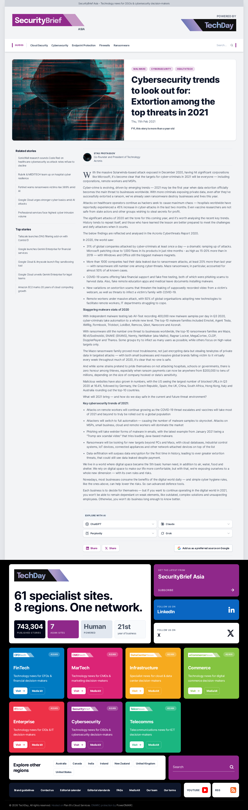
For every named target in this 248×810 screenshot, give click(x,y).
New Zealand (122, 763)
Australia (61, 763)
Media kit (37, 690)
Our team (152, 790)
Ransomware (121, 45)
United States (63, 772)
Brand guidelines (24, 790)
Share (93, 548)
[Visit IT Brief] (29, 709)
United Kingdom (145, 763)
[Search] (232, 45)
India (91, 763)
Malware (139, 69)
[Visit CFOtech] (29, 655)
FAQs (120, 790)
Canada (77, 763)
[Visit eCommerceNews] (204, 655)
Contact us (47, 790)
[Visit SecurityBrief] (88, 709)
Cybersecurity (59, 45)
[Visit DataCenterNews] (146, 655)
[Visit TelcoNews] (146, 709)
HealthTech (185, 69)
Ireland (104, 763)
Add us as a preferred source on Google (205, 548)
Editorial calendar (70, 790)
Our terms (170, 790)
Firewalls (104, 45)
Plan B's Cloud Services (77, 805)
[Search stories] (232, 767)
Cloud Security (39, 45)
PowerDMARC (125, 805)
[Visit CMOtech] (88, 655)
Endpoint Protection (84, 45)
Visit (18, 690)
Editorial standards (99, 790)
